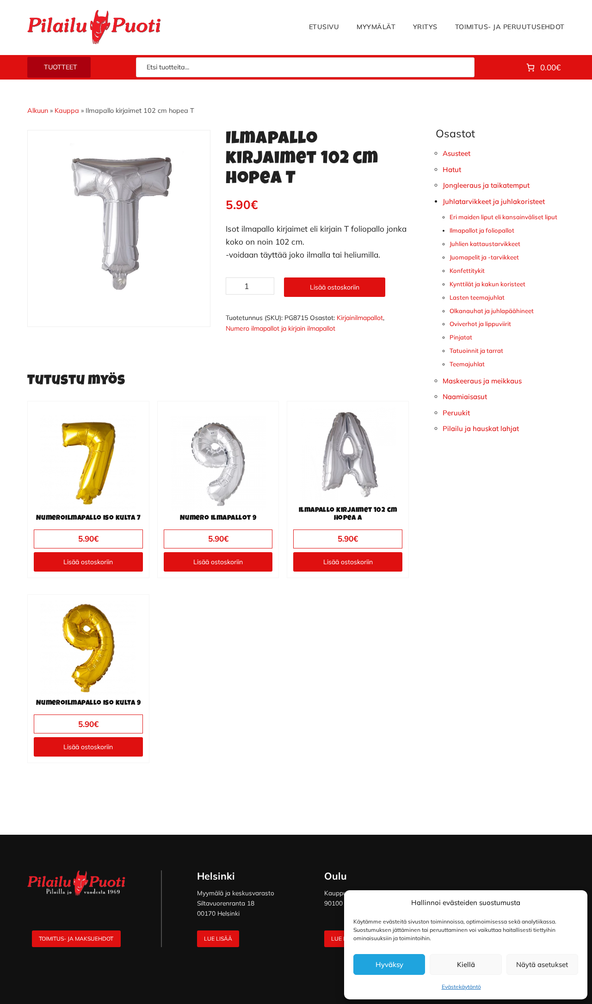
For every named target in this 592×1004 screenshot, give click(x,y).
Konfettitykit (467, 270)
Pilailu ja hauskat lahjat (481, 428)
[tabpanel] (119, 221)
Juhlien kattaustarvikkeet (485, 243)
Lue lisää (218, 938)
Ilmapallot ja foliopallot (482, 230)
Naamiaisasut (465, 396)
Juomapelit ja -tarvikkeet (484, 257)
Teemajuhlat (467, 364)
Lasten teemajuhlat (477, 297)
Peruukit (456, 412)
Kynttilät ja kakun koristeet (487, 284)
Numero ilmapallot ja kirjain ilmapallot (280, 328)
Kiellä (466, 964)
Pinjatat (461, 337)
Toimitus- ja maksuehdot (76, 938)
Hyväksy (389, 964)
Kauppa (67, 110)
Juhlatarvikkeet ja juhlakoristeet (494, 201)
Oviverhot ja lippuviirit (480, 323)
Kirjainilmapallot (360, 318)
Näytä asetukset (542, 964)
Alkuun (37, 110)
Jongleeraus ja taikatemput (486, 185)
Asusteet (456, 153)
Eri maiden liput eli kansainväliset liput (503, 217)
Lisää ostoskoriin (334, 287)
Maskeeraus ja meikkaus (482, 380)
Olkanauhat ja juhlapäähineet (492, 310)
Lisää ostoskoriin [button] (88, 562)
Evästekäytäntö (461, 986)
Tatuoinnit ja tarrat (476, 350)
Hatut (452, 169)
